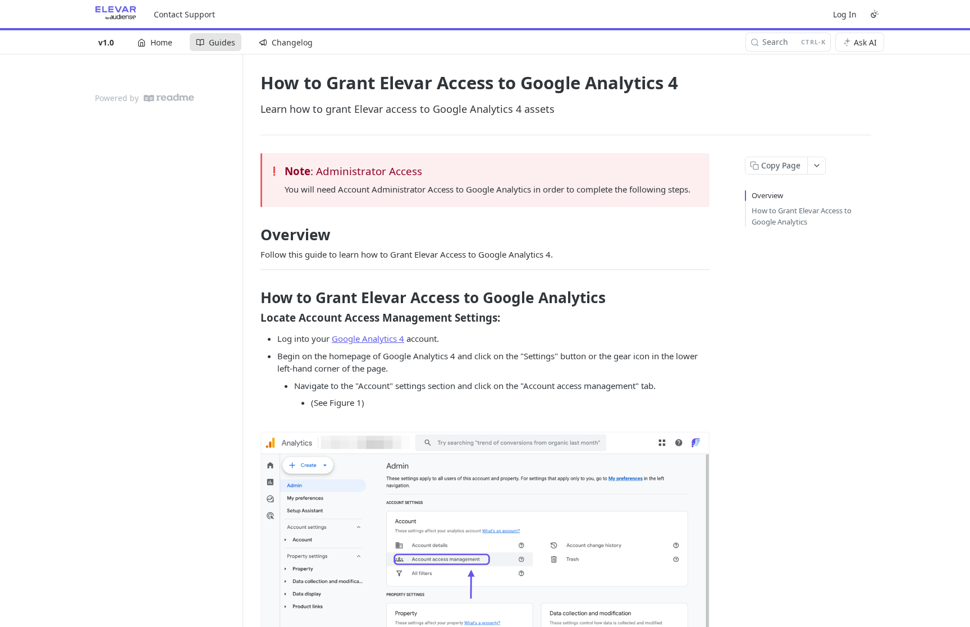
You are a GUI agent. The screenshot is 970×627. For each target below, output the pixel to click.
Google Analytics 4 (368, 338)
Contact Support (184, 14)
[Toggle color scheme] (875, 14)
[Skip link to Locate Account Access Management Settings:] (253, 317)
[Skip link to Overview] (253, 234)
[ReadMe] (169, 98)
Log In (845, 14)
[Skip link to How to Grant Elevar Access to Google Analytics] (253, 297)
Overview (767, 195)
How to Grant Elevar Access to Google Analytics (802, 216)
